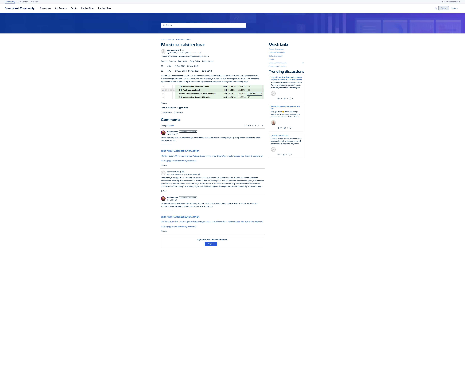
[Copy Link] (199, 53)
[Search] (436, 8)
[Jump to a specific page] (262, 126)
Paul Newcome (172, 132)
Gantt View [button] (179, 113)
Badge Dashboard (275, 56)
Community (10, 1)
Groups (271, 59)
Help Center (22, 1)
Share (164, 103)
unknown (195, 53)
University (34, 1)
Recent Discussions (276, 49)
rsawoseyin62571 (173, 50)
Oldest (170, 126)
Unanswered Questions (286, 63)
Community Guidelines (277, 66)
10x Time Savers (212, 156)
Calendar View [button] (167, 113)
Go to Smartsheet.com (450, 1)
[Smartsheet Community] (20, 8)
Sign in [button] (211, 244)
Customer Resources (277, 52)
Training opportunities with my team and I (179, 160)
